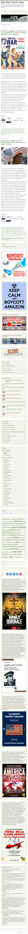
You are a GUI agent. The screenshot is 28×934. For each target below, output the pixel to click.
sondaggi (5, 499)
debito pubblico (13, 525)
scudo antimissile (6, 498)
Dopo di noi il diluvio (6, 438)
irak (18, 535)
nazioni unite (19, 232)
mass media (21, 131)
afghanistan (5, 460)
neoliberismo (22, 542)
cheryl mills (12, 228)
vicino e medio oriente (7, 502)
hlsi (16, 230)
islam (5, 537)
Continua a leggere (10, 112)
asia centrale (5, 467)
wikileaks (2, 133)
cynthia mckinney (19, 228)
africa (4, 462)
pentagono (15, 544)
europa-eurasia (6, 480)
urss (8, 557)
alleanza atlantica (17, 519)
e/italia (4, 453)
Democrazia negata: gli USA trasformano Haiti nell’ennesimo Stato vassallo (13, 142)
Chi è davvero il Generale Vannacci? (9, 372)
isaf (23, 535)
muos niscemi (6, 491)
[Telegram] (14, 574)
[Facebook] (11, 574)
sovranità (14, 132)
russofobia (10, 132)
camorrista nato (6, 470)
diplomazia (16, 129)
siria (8, 549)
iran (20, 535)
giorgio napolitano (17, 531)
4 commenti (7, 133)
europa (11, 530)
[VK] (7, 574)
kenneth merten (8, 232)
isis (2, 537)
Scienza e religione (5, 442)
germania (11, 532)
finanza (16, 530)
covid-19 (4, 525)
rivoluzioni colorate (9, 234)
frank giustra (6, 230)
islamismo (8, 537)
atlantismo (18, 521)
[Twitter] (17, 574)
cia (14, 228)
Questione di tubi (5, 423)
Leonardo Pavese (8, 405)
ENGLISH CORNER (5, 450)
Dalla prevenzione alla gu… (15, 412)
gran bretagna (11, 533)
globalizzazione (5, 533)
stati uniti (17, 132)
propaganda (3, 132)
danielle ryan (3, 129)
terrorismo (5, 554)
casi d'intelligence (6, 472)
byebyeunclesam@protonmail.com (9, 246)
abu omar (5, 459)
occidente (4, 544)
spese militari (5, 552)
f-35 (4, 481)
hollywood (5, 485)
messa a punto (6, 490)
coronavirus (23, 523)
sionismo (4, 549)
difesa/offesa (5, 477)
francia (19, 529)
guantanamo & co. (6, 483)
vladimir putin (24, 132)
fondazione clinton (4, 131)
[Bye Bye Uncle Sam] (14, 21)
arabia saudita (11, 521)
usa (20, 132)
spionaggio (10, 552)
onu (5, 233)
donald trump (3, 130)
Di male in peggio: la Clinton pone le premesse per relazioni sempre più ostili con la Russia (14, 32)
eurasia (7, 529)
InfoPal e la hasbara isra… (18, 409)
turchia (10, 554)
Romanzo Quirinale (6, 368)
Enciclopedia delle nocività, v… (19, 383)
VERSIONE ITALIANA (6, 457)
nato (17, 542)
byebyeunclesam (8, 383)
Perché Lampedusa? (6, 434)
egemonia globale (9, 130)
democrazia (3, 229)
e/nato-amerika (6, 455)
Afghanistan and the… (9, 380)
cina (19, 523)
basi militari (9, 523)
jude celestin (24, 231)
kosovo (24, 537)
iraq (22, 535)
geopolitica (5, 532)
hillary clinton (16, 131)
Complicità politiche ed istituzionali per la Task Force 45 (13, 431)
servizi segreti (19, 546)
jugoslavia (2, 232)
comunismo (23, 128)
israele (12, 231)
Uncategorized (6, 501)
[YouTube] (20, 574)
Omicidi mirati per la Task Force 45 (8, 429)
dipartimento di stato (10, 129)
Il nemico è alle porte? (6, 364)
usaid (10, 235)
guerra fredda (10, 131)
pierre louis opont (23, 233)
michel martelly (14, 232)
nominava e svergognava (16, 109)
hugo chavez (20, 230)
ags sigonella (5, 464)
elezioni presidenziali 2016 (18, 130)
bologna (14, 523)
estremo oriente (6, 478)
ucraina (5, 235)
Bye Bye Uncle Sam (12, 2)
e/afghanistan (6, 451)
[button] (14, 156)
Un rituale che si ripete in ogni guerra (9, 436)
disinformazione (22, 129)
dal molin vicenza (6, 475)
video (4, 504)
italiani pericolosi (6, 488)
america (6, 521)
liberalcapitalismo (6, 540)
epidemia (4, 529)
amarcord (5, 465)
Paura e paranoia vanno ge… (18, 387)
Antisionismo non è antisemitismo (8, 427)
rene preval (3, 234)
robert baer (15, 234)
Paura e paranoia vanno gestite (8, 366)
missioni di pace (5, 542)
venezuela (13, 235)
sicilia (24, 546)
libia (15, 540)
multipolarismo (12, 542)
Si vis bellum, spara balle (7, 370)
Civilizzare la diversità (6, 440)
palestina (11, 544)
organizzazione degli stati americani (12, 233)
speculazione (20, 549)
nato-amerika (7, 227)
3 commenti (18, 235)
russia (6, 128)
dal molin (8, 525)
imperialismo (3, 231)
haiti (9, 230)
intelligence (8, 231)
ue (17, 554)
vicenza (14, 557)
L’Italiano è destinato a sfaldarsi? (8, 425)
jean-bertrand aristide (18, 231)
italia (4, 486)
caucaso (5, 473)
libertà (12, 540)
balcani (4, 468)
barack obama (18, 128)
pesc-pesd (5, 494)
